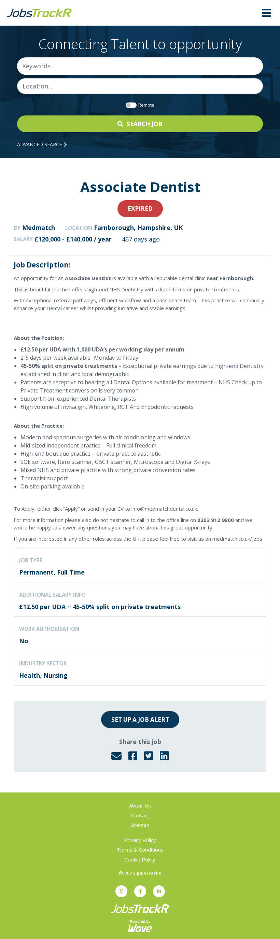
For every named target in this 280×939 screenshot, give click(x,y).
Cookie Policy (140, 859)
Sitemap (140, 824)
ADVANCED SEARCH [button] (40, 144)
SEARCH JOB (145, 124)
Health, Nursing (43, 675)
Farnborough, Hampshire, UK (138, 227)
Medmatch (38, 227)
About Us (140, 805)
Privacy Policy (140, 840)
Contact (140, 815)
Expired (140, 208)
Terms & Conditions (140, 849)
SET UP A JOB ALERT (140, 719)
